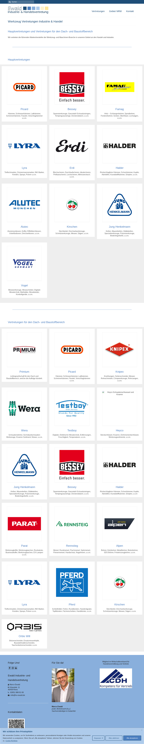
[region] (72, 736)
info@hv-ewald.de (17, 695)
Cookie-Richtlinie (11, 741)
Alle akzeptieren (132, 738)
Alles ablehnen (114, 738)
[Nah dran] (141, 730)
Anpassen (97, 738)
